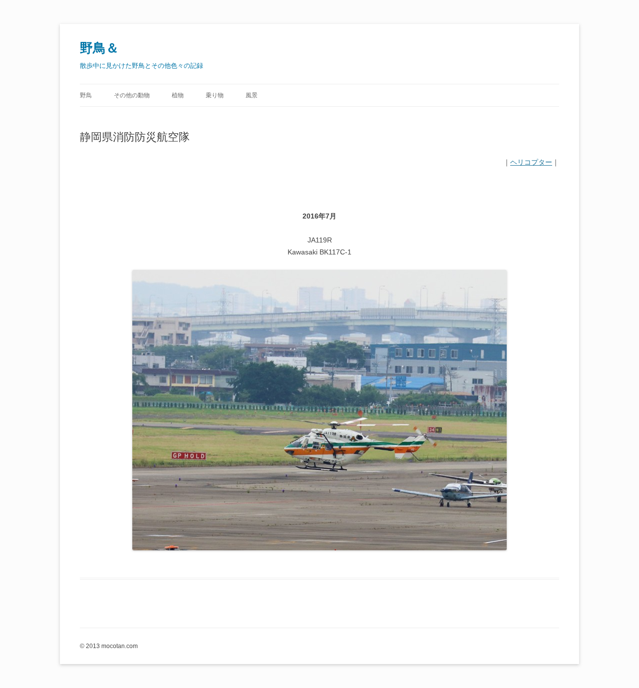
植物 (178, 95)
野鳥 (86, 95)
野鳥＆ (99, 47)
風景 (252, 95)
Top (615, 664)
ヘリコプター (531, 162)
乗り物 (215, 95)
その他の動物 (132, 95)
